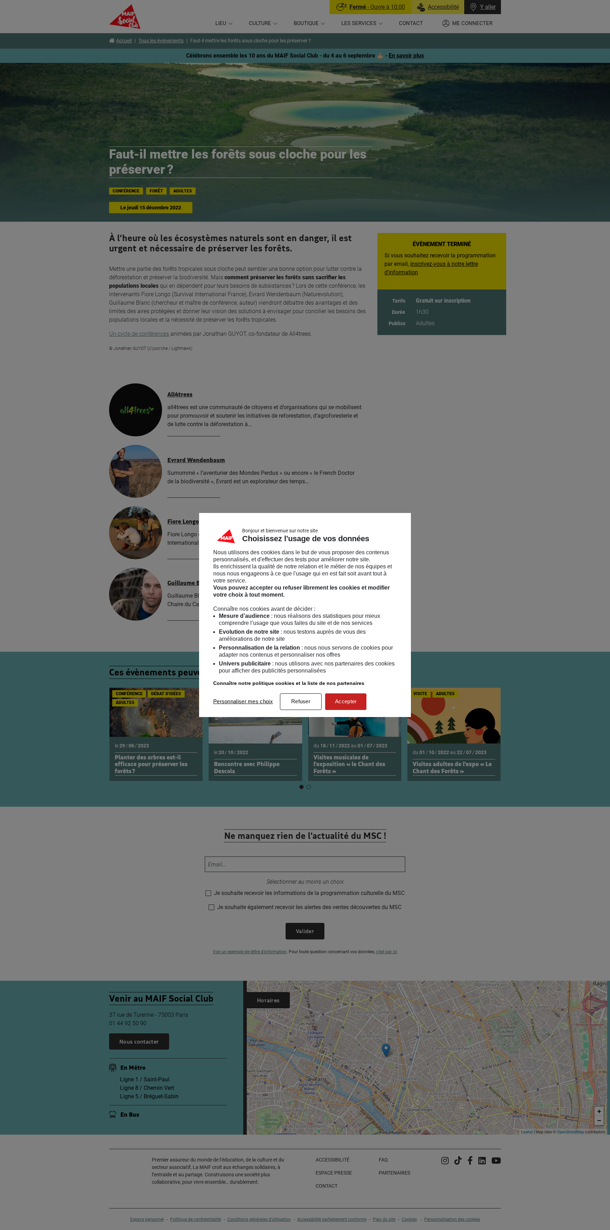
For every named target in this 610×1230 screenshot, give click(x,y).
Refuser (300, 701)
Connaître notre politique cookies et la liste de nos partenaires (288, 683)
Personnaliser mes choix (243, 701)
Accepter (346, 701)
